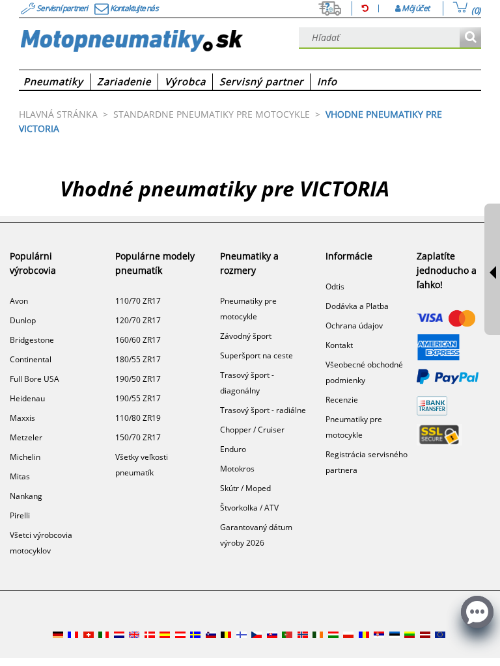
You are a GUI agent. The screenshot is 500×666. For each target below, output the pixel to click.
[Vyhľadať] (470, 38)
